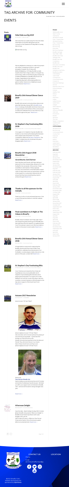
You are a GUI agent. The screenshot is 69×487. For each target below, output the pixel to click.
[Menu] (62, 4)
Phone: (28, 457)
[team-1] (7, 126)
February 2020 (57, 172)
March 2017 (56, 208)
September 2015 (57, 228)
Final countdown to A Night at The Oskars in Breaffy (29, 213)
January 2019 (56, 187)
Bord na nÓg (56, 44)
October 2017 (56, 205)
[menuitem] (62, 4)
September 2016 (57, 212)
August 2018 (56, 194)
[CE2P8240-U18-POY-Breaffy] (7, 241)
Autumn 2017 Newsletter (25, 295)
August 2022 (56, 161)
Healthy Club (56, 92)
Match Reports (37, 128)
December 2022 (57, 159)
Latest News (56, 103)
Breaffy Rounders (57, 72)
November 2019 (57, 176)
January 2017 (56, 210)
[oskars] (7, 191)
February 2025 (57, 152)
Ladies (54, 99)
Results (55, 115)
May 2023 (55, 154)
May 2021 (55, 168)
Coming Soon (56, 77)
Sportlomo (17, 482)
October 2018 (56, 192)
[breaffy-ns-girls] (7, 298)
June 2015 (55, 230)
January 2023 (56, 157)
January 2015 (56, 236)
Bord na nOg (25, 37)
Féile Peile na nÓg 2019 (24, 35)
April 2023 (55, 156)
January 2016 (56, 225)
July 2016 (55, 216)
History (55, 93)
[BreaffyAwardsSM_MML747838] (7, 98)
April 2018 (55, 197)
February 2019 (56, 185)
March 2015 (56, 234)
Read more (26, 83)
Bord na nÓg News (58, 50)
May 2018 (55, 196)
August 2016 (56, 214)
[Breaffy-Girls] (7, 155)
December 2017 (57, 203)
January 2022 (56, 165)
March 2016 (56, 221)
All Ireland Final (57, 128)
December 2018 (57, 188)
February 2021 (56, 170)
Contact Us (56, 81)
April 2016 (55, 219)
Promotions (56, 113)
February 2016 (56, 223)
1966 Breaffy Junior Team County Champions (58, 33)
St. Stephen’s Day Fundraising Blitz (29, 265)
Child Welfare (56, 73)
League (55, 104)
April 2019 (55, 181)
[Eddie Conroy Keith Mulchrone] (7, 268)
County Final (56, 134)
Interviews (55, 97)
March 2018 (56, 199)
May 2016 (55, 217)
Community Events (28, 99)
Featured (55, 135)
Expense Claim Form (58, 86)
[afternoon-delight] (7, 408)
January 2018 (56, 201)
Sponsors (55, 117)
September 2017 (57, 206)
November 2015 (57, 226)
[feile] (7, 37)
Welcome (55, 124)
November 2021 (57, 167)
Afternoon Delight (22, 405)
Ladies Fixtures (57, 101)
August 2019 (56, 177)
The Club (55, 119)
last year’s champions (34, 137)
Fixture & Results (57, 88)
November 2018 (57, 190)
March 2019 (56, 183)
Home (54, 95)
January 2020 (56, 174)
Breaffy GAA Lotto (58, 66)
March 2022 (56, 163)
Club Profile (56, 75)
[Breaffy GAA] (8, 4)
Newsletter (25, 157)
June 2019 (55, 179)
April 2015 (55, 232)
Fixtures (55, 90)
